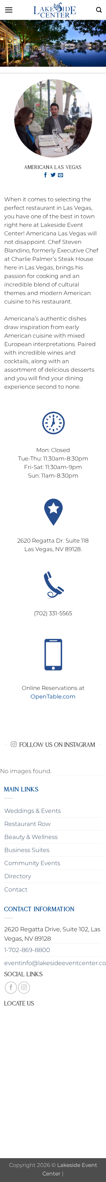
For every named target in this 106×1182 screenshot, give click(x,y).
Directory (17, 876)
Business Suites (26, 849)
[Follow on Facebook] (45, 175)
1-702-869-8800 (27, 949)
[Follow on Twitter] (53, 175)
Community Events (32, 863)
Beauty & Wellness (31, 836)
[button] (8, 10)
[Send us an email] (60, 175)
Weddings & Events (32, 810)
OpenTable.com (53, 696)
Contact (15, 889)
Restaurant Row (27, 823)
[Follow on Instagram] (24, 988)
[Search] (99, 10)
